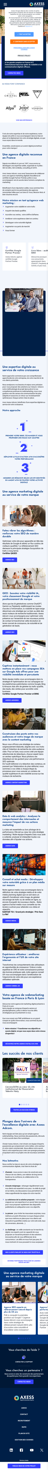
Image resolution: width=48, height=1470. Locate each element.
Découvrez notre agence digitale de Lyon (21, 1044)
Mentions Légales (24, 1460)
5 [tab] (28, 1104)
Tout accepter (25, 34)
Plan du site (24, 1433)
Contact (24, 1414)
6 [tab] (30, 1338)
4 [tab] (26, 1104)
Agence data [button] (10, 846)
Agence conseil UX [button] (12, 986)
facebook (21, 1450)
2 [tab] (22, 1104)
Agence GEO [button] (9, 632)
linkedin (11, 1450)
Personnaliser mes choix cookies (24, 48)
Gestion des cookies (24, 1440)
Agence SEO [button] (9, 560)
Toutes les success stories (24, 1110)
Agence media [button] (10, 921)
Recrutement (24, 1421)
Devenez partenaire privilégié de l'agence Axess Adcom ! (24, 1261)
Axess (24, 1408)
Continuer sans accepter (24, 41)
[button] (22, 1076)
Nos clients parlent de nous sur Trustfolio (22, 1252)
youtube (31, 1450)
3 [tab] (24, 1104)
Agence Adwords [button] (12, 700)
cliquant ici (28, 26)
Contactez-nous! (24, 1382)
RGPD (24, 1427)
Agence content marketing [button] (16, 782)
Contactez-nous (14, 73)
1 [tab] (19, 1104)
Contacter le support (24, 1362)
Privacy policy (24, 55)
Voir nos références (24, 120)
